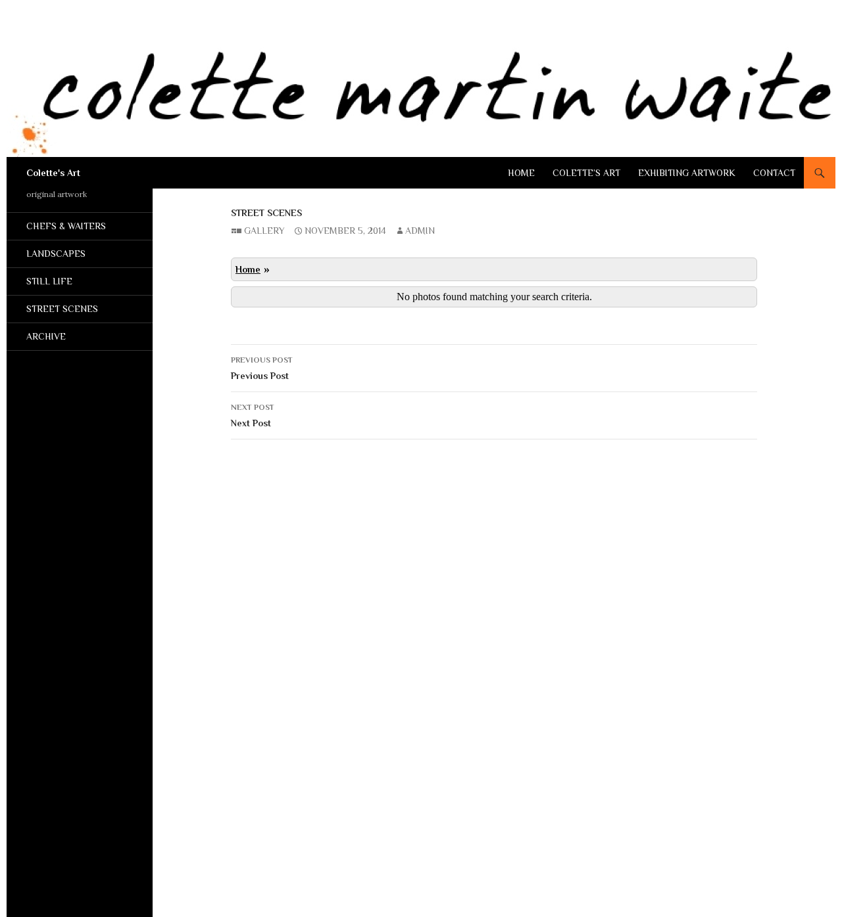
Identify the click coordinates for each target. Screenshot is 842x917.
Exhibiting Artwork (686, 173)
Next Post (252, 415)
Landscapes (56, 253)
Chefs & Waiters (66, 226)
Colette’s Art (586, 173)
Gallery (264, 230)
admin (420, 230)
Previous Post (262, 368)
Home (521, 173)
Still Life (49, 281)
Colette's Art (53, 173)
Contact (774, 173)
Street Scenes (266, 213)
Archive (46, 336)
